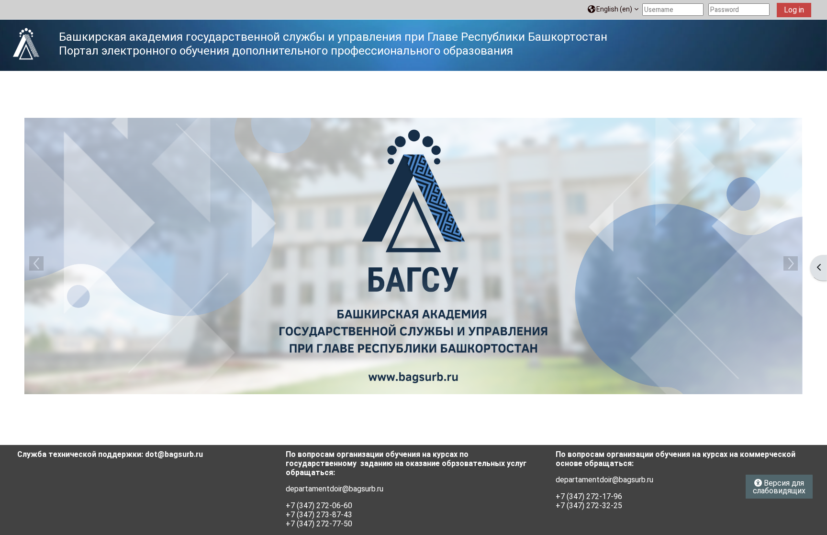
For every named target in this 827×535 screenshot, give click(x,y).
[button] (613, 9)
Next (790, 263)
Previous (36, 263)
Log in (794, 9)
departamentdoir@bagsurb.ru (334, 488)
